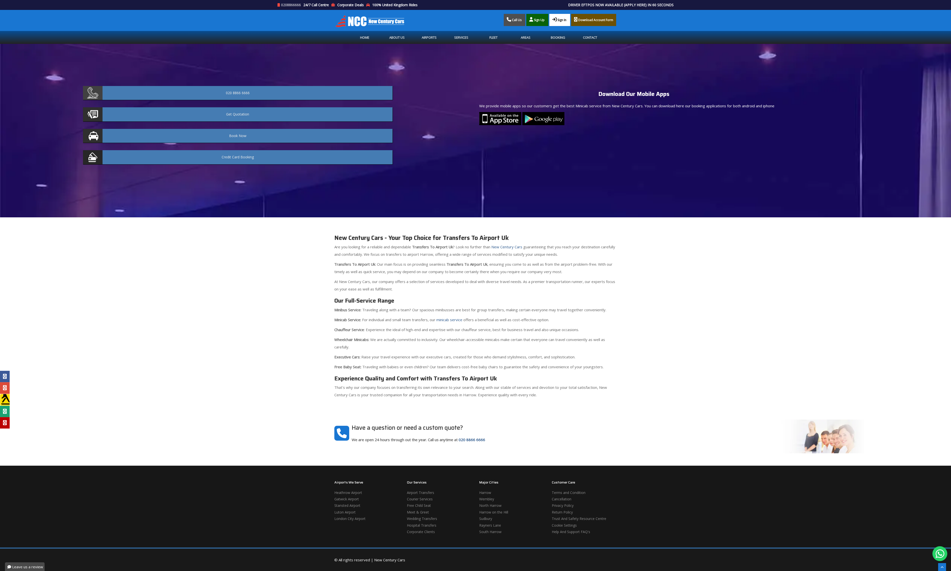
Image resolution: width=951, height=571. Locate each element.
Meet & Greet (418, 512)
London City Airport (350, 518)
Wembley (486, 499)
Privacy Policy (563, 505)
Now (237, 135)
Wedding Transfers (422, 518)
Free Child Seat (419, 505)
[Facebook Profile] (5, 376)
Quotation (237, 114)
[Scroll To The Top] (942, 567)
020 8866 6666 (472, 439)
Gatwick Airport (346, 499)
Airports (429, 37)
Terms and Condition (568, 492)
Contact (590, 37)
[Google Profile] (5, 388)
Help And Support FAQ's (571, 531)
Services (461, 37)
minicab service (448, 319)
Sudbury (485, 518)
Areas (525, 37)
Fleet (493, 37)
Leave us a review (27, 566)
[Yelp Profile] (5, 422)
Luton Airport (345, 512)
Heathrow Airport (348, 492)
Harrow (485, 492)
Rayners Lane (490, 525)
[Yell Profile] (5, 400)
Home (364, 37)
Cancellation (561, 499)
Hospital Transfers (421, 525)
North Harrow (490, 505)
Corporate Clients (421, 531)
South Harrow (490, 531)
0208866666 (291, 4)
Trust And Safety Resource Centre (579, 518)
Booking (558, 37)
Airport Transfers (420, 492)
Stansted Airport (347, 505)
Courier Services (420, 499)
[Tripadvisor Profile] (5, 411)
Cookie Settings (564, 525)
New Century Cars (506, 246)
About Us (397, 37)
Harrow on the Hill (493, 512)
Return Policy (562, 512)
